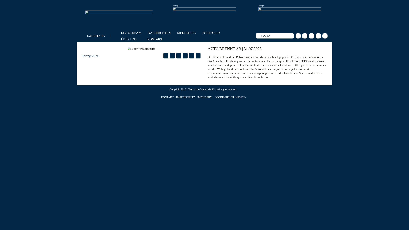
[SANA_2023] (204, 9)
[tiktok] (311, 35)
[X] (172, 55)
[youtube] (318, 35)
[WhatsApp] (185, 55)
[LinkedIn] (179, 55)
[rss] (325, 35)
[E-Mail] (198, 55)
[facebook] (298, 35)
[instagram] (304, 35)
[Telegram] (191, 55)
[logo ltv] (119, 12)
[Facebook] (166, 55)
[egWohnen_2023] (289, 9)
